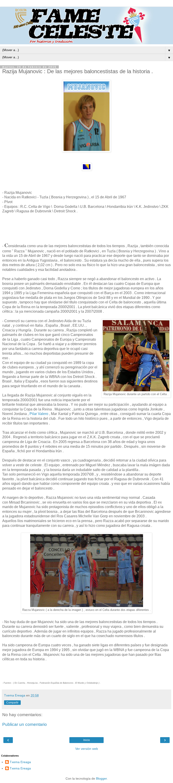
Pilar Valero (38, 414)
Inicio (86, 740)
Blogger (101, 778)
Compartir (12, 702)
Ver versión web (86, 748)
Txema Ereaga (20, 762)
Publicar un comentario (24, 724)
